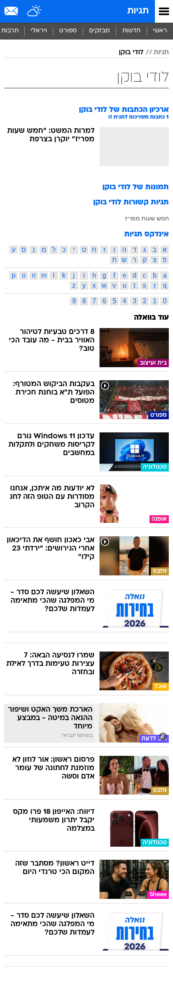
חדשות (131, 31)
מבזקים (99, 31)
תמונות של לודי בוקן (135, 187)
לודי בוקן (131, 52)
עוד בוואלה (151, 317)
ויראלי (39, 31)
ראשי (160, 31)
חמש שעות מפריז (147, 218)
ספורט (68, 31)
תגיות (138, 11)
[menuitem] (131, 31)
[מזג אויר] (34, 11)
